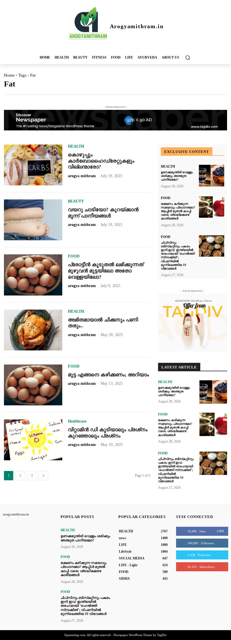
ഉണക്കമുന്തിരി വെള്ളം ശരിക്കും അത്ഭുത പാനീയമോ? (177, 175)
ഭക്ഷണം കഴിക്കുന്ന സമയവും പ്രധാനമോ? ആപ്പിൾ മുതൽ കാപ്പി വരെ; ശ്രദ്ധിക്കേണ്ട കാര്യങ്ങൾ (178, 211)
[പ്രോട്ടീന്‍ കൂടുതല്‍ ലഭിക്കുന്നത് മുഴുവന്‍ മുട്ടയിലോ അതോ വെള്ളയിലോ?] (33, 274)
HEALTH (76, 146)
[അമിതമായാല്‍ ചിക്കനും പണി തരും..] (33, 330)
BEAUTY (76, 201)
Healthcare (77, 421)
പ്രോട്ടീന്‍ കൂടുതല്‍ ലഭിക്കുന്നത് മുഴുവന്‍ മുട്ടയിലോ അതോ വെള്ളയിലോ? (105, 270)
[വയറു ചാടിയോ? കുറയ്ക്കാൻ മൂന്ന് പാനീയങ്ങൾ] (33, 219)
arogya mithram (82, 176)
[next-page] (43, 475)
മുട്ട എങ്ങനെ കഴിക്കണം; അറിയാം (108, 374)
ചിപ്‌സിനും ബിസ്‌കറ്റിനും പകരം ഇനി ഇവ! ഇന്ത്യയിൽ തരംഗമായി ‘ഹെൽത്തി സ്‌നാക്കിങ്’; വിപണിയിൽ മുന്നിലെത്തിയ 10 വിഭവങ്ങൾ (178, 255)
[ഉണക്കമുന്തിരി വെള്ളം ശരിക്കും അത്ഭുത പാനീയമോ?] (211, 175)
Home (9, 75)
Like (220, 531)
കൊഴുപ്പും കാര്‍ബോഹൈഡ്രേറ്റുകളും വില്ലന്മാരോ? (101, 161)
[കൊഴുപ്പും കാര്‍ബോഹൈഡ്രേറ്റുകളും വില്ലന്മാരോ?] (33, 165)
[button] (187, 57)
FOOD (73, 256)
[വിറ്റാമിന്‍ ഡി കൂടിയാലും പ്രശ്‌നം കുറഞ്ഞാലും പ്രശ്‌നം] (33, 439)
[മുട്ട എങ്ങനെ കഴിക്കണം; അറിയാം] (33, 385)
